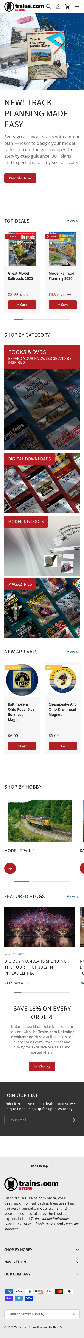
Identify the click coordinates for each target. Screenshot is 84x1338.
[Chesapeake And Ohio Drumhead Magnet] (62, 679)
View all (73, 221)
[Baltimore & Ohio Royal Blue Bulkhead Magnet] (22, 679)
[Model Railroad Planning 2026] (62, 249)
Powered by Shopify (49, 1327)
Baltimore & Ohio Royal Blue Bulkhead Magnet (21, 712)
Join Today (42, 1066)
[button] (67, 6)
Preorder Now (20, 178)
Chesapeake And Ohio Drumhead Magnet (63, 709)
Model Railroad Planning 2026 (61, 276)
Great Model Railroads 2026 (20, 276)
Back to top (40, 1166)
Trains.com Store (25, 1327)
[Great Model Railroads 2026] (22, 249)
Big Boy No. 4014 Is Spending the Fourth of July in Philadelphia (35, 967)
